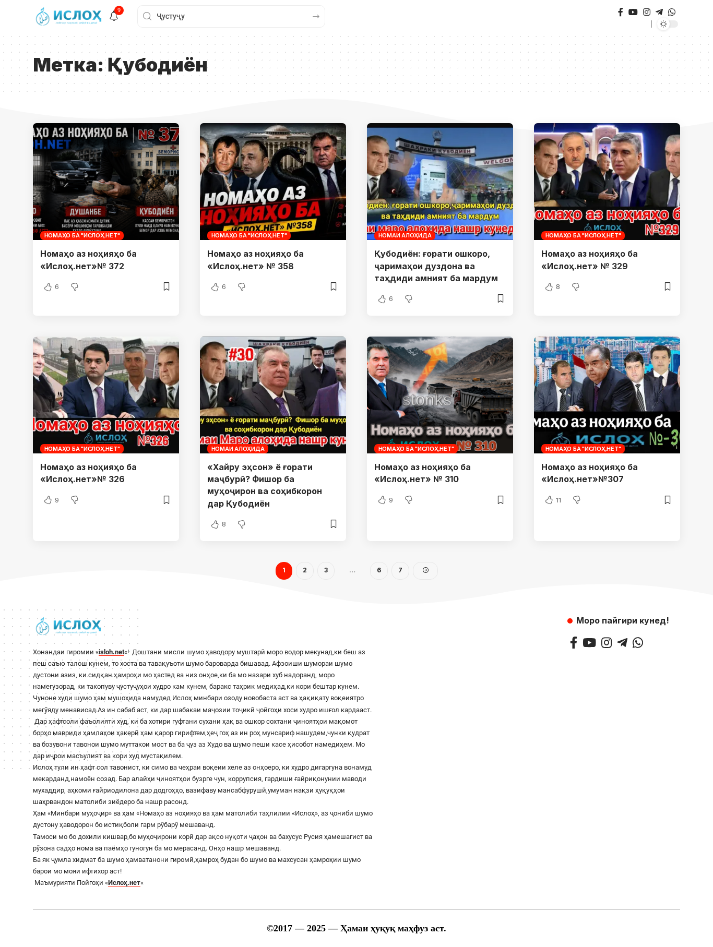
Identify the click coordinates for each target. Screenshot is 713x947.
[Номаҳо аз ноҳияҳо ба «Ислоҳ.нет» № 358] (273, 181)
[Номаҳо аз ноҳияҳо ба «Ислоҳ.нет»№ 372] (106, 181)
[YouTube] (633, 12)
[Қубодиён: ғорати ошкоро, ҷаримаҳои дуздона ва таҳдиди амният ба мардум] (440, 181)
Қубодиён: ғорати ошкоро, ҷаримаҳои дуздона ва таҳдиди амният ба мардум (436, 265)
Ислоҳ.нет (124, 882)
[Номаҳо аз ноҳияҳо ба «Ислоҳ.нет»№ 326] (106, 395)
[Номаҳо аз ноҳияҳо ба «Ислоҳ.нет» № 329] (607, 181)
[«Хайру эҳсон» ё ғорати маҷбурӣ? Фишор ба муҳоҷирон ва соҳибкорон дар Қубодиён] (273, 395)
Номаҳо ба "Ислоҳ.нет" (82, 235)
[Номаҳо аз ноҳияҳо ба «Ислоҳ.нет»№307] (607, 395)
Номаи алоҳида (405, 235)
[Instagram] (646, 12)
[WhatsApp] (672, 12)
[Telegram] (659, 12)
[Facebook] (620, 12)
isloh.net (111, 652)
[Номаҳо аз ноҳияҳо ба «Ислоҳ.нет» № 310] (440, 395)
